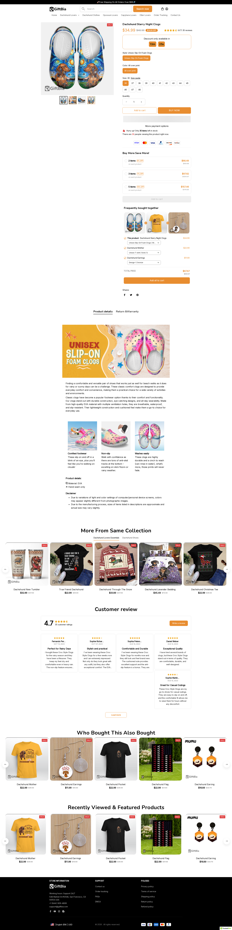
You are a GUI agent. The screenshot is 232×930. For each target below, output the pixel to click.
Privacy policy (147, 886)
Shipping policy (148, 896)
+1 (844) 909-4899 (58, 903)
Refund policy (147, 906)
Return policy (147, 901)
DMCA (98, 901)
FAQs (97, 896)
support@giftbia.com (58, 906)
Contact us (100, 886)
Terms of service (148, 891)
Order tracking (101, 891)
